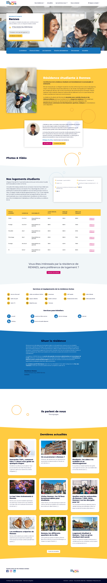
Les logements (46, 50)
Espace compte (93, 3)
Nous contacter (75, 3)
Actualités (50, 3)
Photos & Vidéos (34, 50)
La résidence (23, 50)
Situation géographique (61, 50)
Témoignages (75, 50)
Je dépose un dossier (15, 35)
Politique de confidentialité (14, 580)
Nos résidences (39, 3)
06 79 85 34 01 (47, 143)
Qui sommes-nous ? (61, 3)
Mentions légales (28, 580)
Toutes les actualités (53, 551)
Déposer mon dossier (53, 272)
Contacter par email (59, 143)
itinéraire (26, 374)
